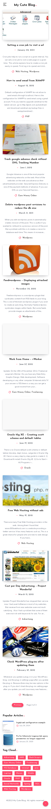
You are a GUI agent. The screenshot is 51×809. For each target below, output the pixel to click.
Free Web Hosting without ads (25, 510)
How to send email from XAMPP (26, 81)
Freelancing (37, 392)
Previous (17, 705)
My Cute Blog (24, 5)
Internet (25, 768)
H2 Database (10, 768)
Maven (19, 773)
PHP (27, 117)
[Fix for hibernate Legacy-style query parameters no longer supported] (8, 739)
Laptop (7, 773)
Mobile (31, 773)
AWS (22, 757)
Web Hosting (22, 72)
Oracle (27, 468)
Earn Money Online (27, 196)
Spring (27, 784)
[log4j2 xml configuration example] (8, 726)
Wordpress (34, 72)
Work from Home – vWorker (25, 359)
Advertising (27, 619)
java (36, 768)
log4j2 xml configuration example (30, 723)
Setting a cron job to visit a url (25, 45)
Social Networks (11, 784)
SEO (27, 779)
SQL (37, 784)
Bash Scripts (35, 757)
